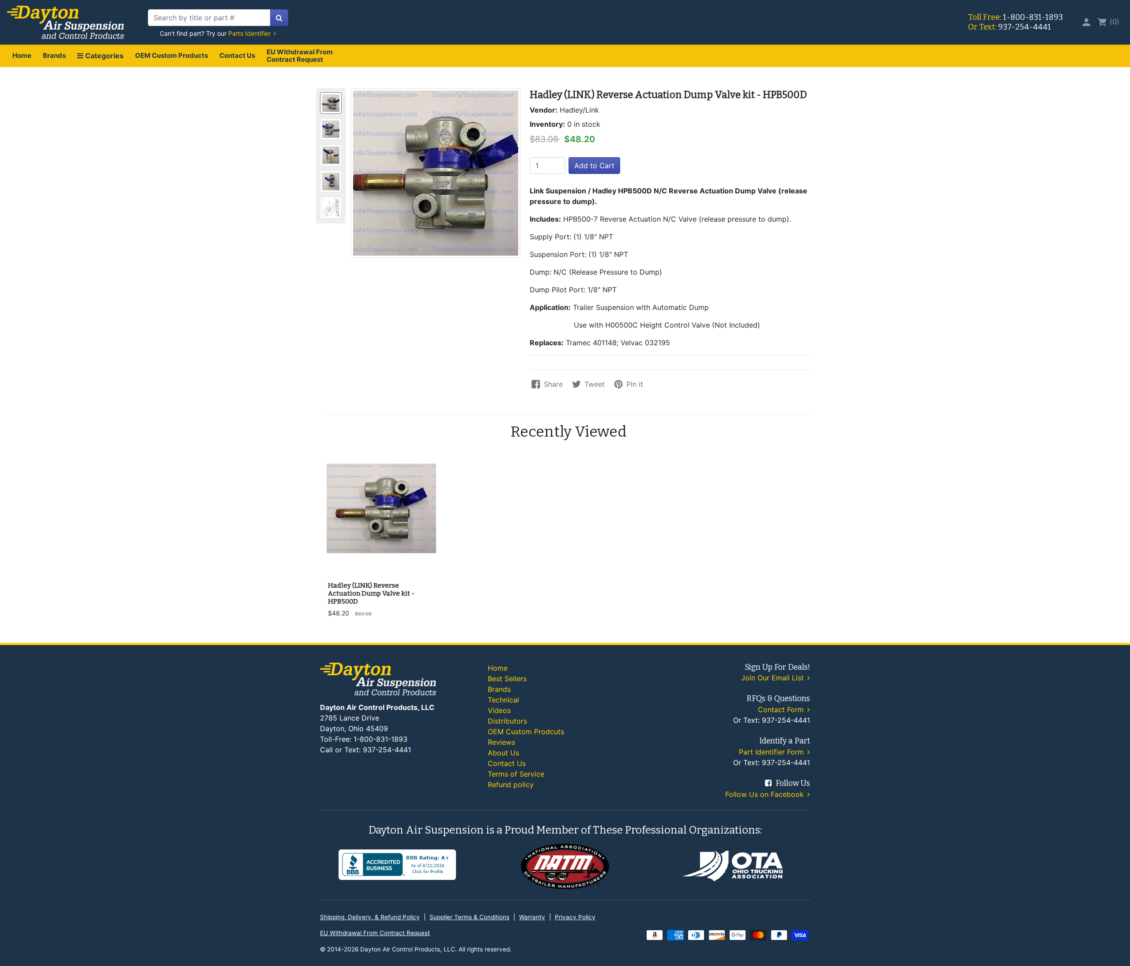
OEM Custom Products (171, 55)
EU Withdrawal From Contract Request (300, 56)
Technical (503, 699)
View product (381, 565)
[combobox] (209, 17)
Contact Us (237, 55)
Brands (54, 55)
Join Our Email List (773, 677)
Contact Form (782, 709)
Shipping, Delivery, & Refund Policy (370, 917)
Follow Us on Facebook (765, 794)
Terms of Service (516, 774)
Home (21, 55)
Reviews (501, 742)
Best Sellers (507, 678)
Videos (499, 710)
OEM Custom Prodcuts (526, 731)
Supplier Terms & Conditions (469, 917)
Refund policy (511, 784)
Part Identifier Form (772, 751)
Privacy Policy (575, 917)
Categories (103, 55)
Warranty (532, 917)
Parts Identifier (250, 33)
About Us (503, 752)
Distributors (507, 721)
